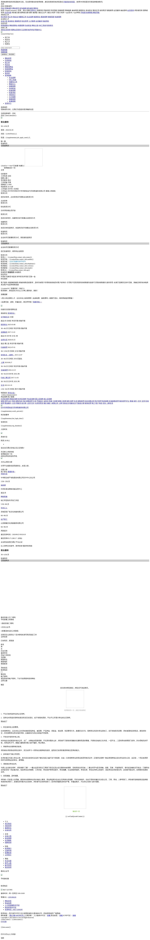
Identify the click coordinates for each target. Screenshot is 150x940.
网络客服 (4, 496)
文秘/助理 (4, 370)
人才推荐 (32, 21)
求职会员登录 (6, 30)
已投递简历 (5, 243)
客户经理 (98, 401)
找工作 (10, 17)
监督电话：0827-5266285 (14, 909)
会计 (9, 401)
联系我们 (8, 848)
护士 (127, 401)
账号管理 (8, 865)
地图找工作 (22, 17)
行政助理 (4, 347)
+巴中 (139, 401)
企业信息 (8, 830)
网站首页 (15, 8)
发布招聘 (8, 838)
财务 (68, 401)
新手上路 (8, 863)
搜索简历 (18, 21)
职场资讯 (49, 25)
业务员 (46, 401)
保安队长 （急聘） (7, 355)
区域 (86, 401)
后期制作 (4, 332)
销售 (2, 401)
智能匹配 (51, 17)
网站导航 (96, 12)
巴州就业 (8, 60)
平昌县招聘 (31, 399)
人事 (2, 362)
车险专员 (4, 474)
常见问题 (8, 861)
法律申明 (8, 850)
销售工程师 (62, 401)
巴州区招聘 (5, 399)
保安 (135, 401)
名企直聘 (30, 17)
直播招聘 (12, 101)
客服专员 (72, 403)
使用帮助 (89, 12)
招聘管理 (8, 842)
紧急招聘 (44, 17)
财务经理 (88, 403)
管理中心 (33, 10)
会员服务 (39, 21)
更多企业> (11, 393)
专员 (75, 401)
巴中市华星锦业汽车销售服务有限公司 (15, 407)
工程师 (55, 401)
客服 (131, 401)
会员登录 (130, 10)
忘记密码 (24, 30)
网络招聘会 (13, 25)
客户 (97, 403)
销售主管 (91, 401)
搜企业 (15, 17)
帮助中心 (38, 30)
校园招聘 (21, 25)
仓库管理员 (39, 403)
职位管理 (25, 21)
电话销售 (105, 401)
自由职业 (28, 25)
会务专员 (4, 340)
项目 (45, 403)
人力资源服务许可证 (12, 905)
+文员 (13, 403)
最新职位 (37, 17)
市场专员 (65, 403)
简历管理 (8, 867)
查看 (49, 915)
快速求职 (45, 21)
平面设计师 (80, 403)
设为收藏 (22, 8)
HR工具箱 (42, 25)
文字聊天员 (5, 317)
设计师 (23, 403)
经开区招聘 (22, 399)
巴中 (32, 403)
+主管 (29, 403)
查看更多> (11, 472)
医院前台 (4, 324)
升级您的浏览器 (69, 2)
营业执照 (8, 903)
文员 (2, 385)
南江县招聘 (48, 399)
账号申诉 (31, 30)
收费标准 (8, 853)
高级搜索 (4, 50)
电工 (93, 403)
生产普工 (4, 519)
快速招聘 (58, 17)
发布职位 (11, 21)
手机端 (83, 12)
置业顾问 (7, 403)
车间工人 (4, 508)
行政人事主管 (6, 378)
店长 (104, 403)
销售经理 (29, 401)
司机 (13, 401)
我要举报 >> (37, 302)
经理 (6, 401)
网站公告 (35, 25)
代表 (24, 401)
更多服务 (8, 75)
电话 (100, 403)
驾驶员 (18, 403)
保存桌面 (29, 8)
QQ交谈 (4, 921)
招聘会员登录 (16, 30)
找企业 (7, 65)
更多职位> (11, 313)
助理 (71, 401)
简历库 (7, 73)
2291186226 (12, 897)
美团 (50, 401)
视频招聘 (12, 99)
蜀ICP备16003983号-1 (17, 915)
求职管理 (8, 826)
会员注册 (7, 12)
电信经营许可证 (10, 907)
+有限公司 (54, 403)
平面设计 (40, 401)
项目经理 (122, 401)
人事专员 (109, 403)
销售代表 (19, 401)
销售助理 (81, 401)
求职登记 (12, 95)
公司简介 (8, 855)
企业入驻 (4, 21)
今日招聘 (12, 97)
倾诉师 (3, 485)
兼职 (48, 403)
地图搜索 (4, 52)
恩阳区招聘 (13, 399)
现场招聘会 (5, 25)
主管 (143, 401)
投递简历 (4, 143)
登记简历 (4, 17)
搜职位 (35, 8)
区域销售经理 (114, 401)
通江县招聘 (39, 399)
